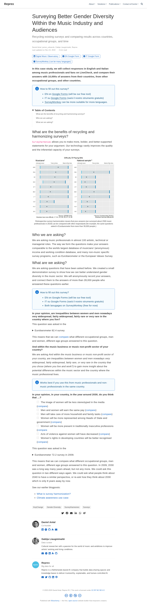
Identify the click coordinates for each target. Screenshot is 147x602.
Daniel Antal (36, 47)
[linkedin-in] (75, 513)
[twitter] (62, 513)
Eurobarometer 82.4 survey (50, 330)
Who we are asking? (44, 118)
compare (64, 337)
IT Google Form (92, 56)
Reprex (9, 4)
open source (73, 601)
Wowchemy (55, 601)
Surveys (86, 507)
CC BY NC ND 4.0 (98, 590)
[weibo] (84, 513)
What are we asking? (44, 122)
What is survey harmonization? (54, 493)
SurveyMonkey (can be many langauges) (53, 62)
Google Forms (60, 94)
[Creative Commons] (73, 595)
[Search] (142, 4)
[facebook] (67, 513)
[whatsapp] (80, 513)
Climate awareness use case (52, 497)
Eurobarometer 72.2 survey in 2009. (54, 454)
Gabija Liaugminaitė (63, 47)
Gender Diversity (54, 507)
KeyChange (38, 507)
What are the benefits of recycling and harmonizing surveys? (60, 114)
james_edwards (48, 47)
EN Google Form (72, 56)
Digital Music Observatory (47, 56)
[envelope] (71, 513)
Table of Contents (45, 110)
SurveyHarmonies (72, 507)
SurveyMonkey (53, 102)
